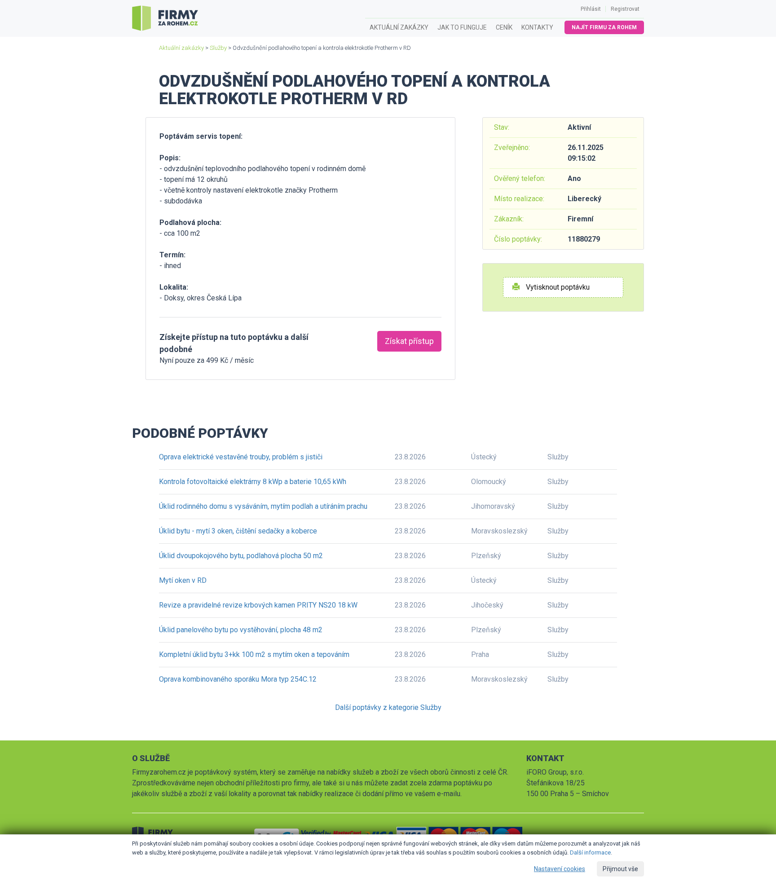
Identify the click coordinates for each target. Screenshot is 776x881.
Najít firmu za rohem (604, 27)
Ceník (504, 27)
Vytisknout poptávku (557, 287)
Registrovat (625, 9)
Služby (218, 47)
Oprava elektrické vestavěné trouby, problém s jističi (240, 457)
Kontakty (537, 27)
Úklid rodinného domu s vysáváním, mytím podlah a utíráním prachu (263, 506)
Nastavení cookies (559, 868)
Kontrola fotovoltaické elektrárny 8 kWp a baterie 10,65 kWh (252, 481)
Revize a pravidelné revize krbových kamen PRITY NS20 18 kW (258, 605)
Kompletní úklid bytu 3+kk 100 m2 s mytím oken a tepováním (254, 654)
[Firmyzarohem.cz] (165, 18)
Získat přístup (409, 341)
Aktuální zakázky (399, 27)
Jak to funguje (462, 27)
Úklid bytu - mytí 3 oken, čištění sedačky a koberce (238, 531)
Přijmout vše (620, 868)
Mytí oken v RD (183, 580)
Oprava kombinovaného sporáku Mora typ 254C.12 (238, 679)
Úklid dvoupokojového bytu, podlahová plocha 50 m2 (241, 555)
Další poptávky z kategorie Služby (388, 707)
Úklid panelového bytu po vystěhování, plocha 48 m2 (240, 630)
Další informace (590, 852)
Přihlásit (591, 9)
